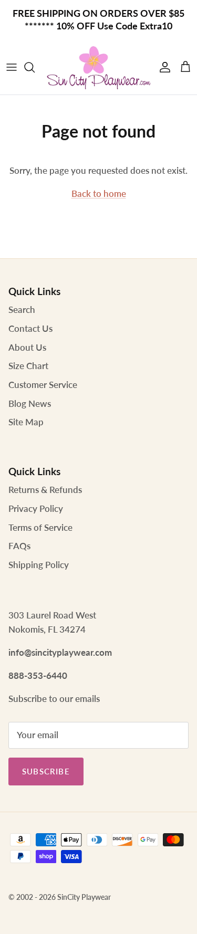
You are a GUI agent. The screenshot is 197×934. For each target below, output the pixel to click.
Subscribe (46, 771)
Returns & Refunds (45, 489)
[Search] (34, 67)
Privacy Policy (35, 508)
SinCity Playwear (84, 897)
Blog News (29, 403)
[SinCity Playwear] (98, 67)
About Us (27, 347)
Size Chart (28, 365)
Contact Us (30, 328)
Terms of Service (40, 527)
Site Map (26, 421)
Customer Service (42, 384)
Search (21, 309)
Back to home (98, 193)
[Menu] (11, 67)
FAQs (19, 545)
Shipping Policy (38, 564)
